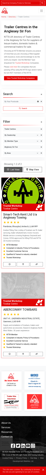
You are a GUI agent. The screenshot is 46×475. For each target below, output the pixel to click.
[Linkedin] (23, 447)
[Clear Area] (41, 153)
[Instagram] (33, 447)
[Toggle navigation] (41, 11)
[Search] (42, 3)
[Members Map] (23, 264)
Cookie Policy (7, 458)
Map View (33, 169)
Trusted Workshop (22, 63)
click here (13, 67)
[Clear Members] (41, 141)
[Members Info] (9, 264)
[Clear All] (41, 94)
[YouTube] (28, 447)
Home (3, 17)
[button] (23, 422)
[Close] (43, 470)
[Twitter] (18, 447)
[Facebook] (13, 447)
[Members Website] (36, 264)
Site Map (33, 458)
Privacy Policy (21, 458)
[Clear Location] (41, 101)
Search (24, 108)
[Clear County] (41, 147)
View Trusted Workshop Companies (21, 78)
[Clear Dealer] (41, 135)
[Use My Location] (38, 101)
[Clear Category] (41, 129)
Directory (12, 17)
